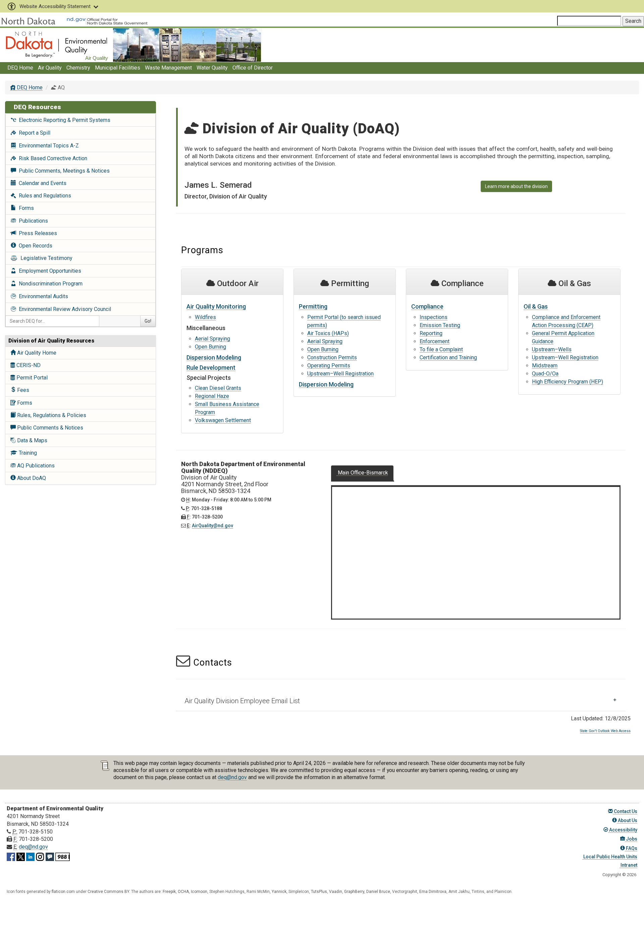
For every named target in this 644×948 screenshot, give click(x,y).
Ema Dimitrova (432, 891)
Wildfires (205, 317)
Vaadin (335, 891)
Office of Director (252, 67)
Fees (22, 390)
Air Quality (50, 67)
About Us (627, 820)
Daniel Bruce (378, 891)
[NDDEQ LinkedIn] (30, 855)
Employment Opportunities (48, 271)
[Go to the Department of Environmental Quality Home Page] (56, 44)
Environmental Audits (42, 296)
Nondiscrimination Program (49, 283)
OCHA (183, 891)
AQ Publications (35, 465)
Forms (25, 208)
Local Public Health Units (609, 856)
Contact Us (625, 811)
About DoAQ (31, 478)
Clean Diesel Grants (218, 388)
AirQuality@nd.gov (212, 525)
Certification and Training (448, 357)
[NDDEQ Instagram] (40, 855)
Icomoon (199, 891)
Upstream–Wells (552, 349)
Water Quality (212, 67)
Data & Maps (31, 440)
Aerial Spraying (212, 338)
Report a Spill (33, 133)
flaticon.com (63, 891)
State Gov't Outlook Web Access (605, 731)
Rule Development (210, 367)
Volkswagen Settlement (223, 420)
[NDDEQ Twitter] (20, 855)
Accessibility (622, 829)
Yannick (279, 891)
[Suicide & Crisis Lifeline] (62, 855)
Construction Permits (332, 357)
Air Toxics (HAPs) (328, 333)
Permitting (313, 306)
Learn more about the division (516, 186)
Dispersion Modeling (213, 357)
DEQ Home (20, 67)
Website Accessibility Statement (55, 6)
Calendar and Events (41, 183)
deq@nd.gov (232, 777)
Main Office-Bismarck (362, 472)
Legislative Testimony (45, 258)
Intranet (628, 865)
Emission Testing (440, 325)
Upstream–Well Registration (340, 373)
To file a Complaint (441, 349)
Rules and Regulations (43, 195)
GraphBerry (354, 891)
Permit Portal (31, 377)
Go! (148, 321)
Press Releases (36, 233)
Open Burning (210, 347)
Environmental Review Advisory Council (63, 309)
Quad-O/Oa (545, 373)
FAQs (631, 848)
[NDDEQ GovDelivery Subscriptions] (50, 855)
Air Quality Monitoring (216, 306)
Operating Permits (328, 365)
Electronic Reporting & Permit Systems (63, 120)
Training (27, 453)
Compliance (427, 306)
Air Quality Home (36, 353)
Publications (32, 221)
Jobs (631, 839)
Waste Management (168, 67)
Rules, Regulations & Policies (51, 415)
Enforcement (434, 341)
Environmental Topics (47, 145)
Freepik (169, 891)
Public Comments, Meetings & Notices (63, 171)
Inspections (433, 317)
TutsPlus (319, 891)
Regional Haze (212, 396)
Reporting (431, 333)
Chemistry (78, 67)
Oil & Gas (536, 306)
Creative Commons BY (108, 891)
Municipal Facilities (117, 67)
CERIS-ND (28, 365)
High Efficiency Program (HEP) (567, 381)
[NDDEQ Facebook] (11, 855)
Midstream (544, 365)
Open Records (34, 245)
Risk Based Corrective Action (51, 158)
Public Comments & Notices (49, 427)
